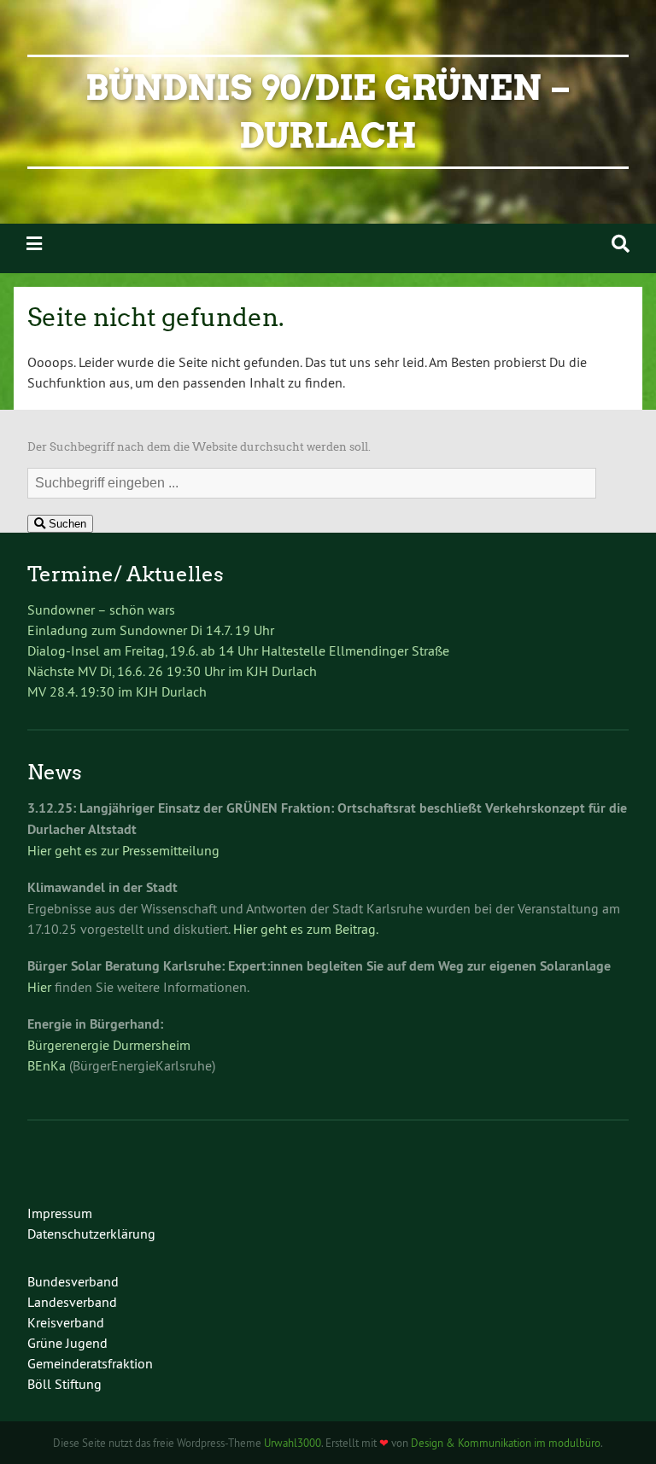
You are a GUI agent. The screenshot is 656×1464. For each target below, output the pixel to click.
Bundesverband (73, 1281)
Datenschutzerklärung (91, 1233)
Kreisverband (65, 1322)
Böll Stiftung (64, 1383)
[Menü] (34, 243)
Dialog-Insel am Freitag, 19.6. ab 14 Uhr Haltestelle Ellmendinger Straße (238, 650)
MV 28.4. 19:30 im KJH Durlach (117, 691)
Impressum (59, 1213)
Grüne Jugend (67, 1342)
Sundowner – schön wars (101, 609)
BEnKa (46, 1065)
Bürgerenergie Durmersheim (108, 1044)
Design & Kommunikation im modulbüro (505, 1442)
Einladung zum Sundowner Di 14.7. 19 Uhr (150, 630)
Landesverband (72, 1301)
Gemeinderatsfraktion (90, 1363)
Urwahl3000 (292, 1442)
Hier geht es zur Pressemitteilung (123, 850)
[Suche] (621, 243)
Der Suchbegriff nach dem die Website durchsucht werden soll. (199, 446)
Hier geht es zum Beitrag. (305, 928)
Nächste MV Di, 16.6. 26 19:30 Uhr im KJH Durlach (172, 671)
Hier (39, 986)
